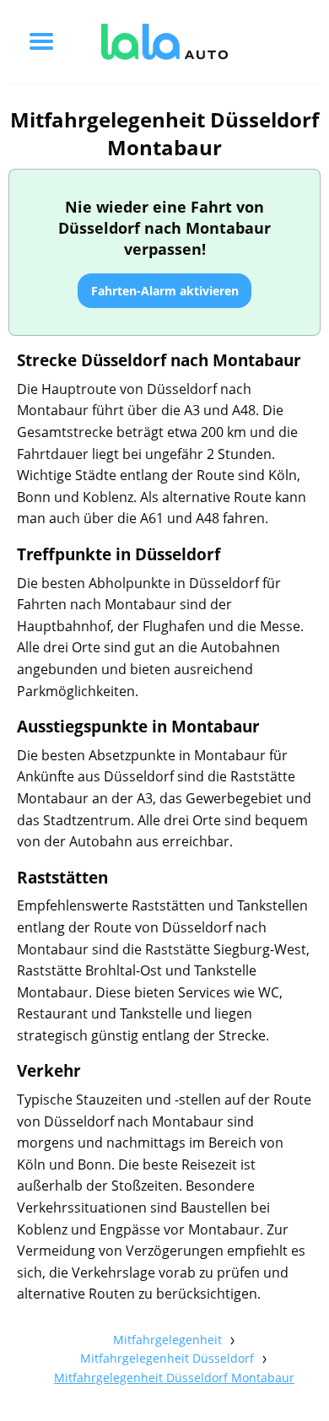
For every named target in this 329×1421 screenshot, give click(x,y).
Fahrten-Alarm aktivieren (165, 291)
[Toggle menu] (41, 41)
